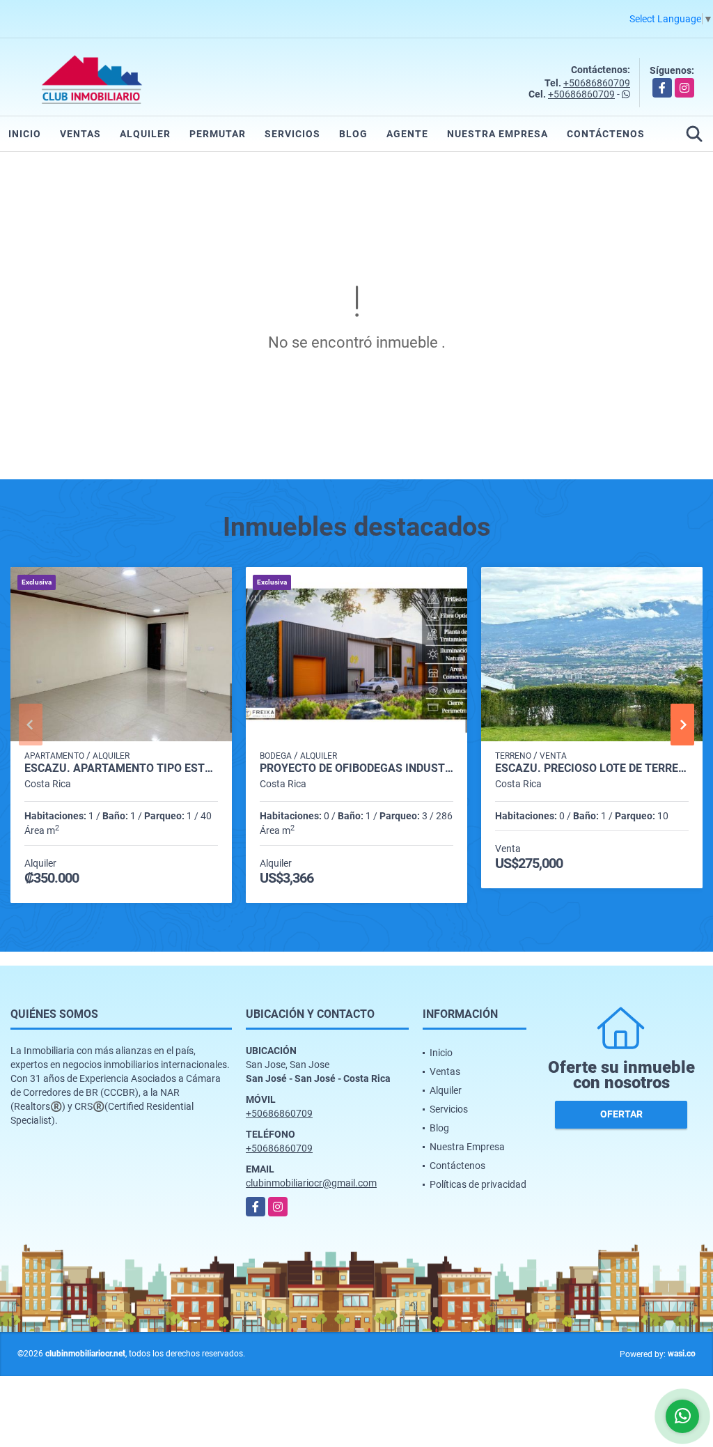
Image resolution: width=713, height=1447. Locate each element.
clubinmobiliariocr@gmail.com (311, 1183)
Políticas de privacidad (478, 1184)
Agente (407, 133)
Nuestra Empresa (497, 133)
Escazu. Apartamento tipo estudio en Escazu (121, 768)
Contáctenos (606, 133)
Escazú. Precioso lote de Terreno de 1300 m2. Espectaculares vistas (592, 768)
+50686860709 (596, 82)
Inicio (24, 133)
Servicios (292, 133)
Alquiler (145, 133)
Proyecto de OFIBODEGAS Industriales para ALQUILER (356, 768)
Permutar (217, 133)
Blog (353, 133)
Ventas (80, 133)
